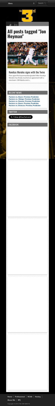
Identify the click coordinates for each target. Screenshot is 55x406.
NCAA (30, 397)
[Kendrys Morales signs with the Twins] (27, 68)
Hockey (38, 397)
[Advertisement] (27, 188)
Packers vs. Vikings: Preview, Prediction (24, 99)
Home (9, 397)
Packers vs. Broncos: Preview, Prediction (24, 106)
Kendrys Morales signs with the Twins (27, 72)
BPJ (19, 400)
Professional (20, 397)
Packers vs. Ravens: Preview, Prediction (24, 101)
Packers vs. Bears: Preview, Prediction (24, 97)
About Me (11, 400)
